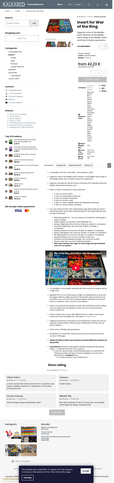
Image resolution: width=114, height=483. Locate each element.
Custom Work (13, 79)
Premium (14, 64)
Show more (57, 412)
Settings (27, 477)
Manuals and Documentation (21, 125)
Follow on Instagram (22, 461)
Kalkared (87, 58)
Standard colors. (90, 316)
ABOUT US (60, 310)
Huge (13, 61)
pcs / (22, 38)
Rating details (100, 17)
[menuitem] (35, 4)
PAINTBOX (12, 70)
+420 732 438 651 (15, 93)
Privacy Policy (15, 116)
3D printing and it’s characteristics (23, 123)
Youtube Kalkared (15, 102)
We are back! (47, 432)
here (68, 472)
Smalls (13, 58)
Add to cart (94, 79)
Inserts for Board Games (90, 88)
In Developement (15, 52)
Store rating (57, 365)
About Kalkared (15, 119)
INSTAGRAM (18, 469)
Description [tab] (49, 165)
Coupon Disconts (17, 67)
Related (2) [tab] (61, 165)
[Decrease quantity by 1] (93, 73)
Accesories (12, 73)
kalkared (11, 99)
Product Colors (15, 121)
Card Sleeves (16, 76)
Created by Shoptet (101, 476)
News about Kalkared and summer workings (56, 437)
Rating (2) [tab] (88, 165)
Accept (85, 471)
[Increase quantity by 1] (104, 73)
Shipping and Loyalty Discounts (22, 127)
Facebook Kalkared (15, 96)
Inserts (11, 55)
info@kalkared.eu (15, 90)
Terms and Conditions (18, 114)
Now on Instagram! (49, 427)
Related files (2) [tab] (75, 165)
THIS (59, 336)
